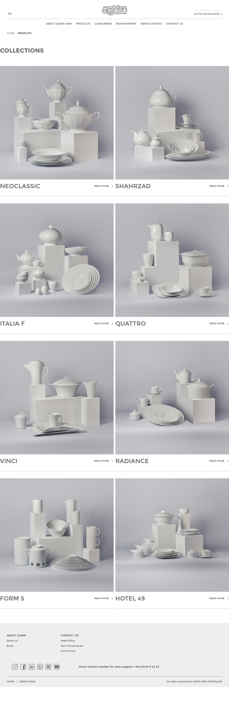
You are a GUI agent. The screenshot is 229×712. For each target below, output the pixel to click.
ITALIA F (54, 323)
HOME (10, 33)
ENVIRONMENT (126, 23)
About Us (12, 640)
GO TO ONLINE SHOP (207, 14)
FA (10, 13)
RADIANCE (169, 461)
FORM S (54, 598)
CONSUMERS (103, 23)
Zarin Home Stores (72, 646)
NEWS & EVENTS (151, 23)
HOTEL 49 (169, 598)
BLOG (10, 646)
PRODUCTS (83, 23)
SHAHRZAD (169, 186)
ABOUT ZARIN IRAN (59, 23)
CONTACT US (174, 23)
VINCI (54, 461)
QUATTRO (169, 323)
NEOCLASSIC (54, 186)
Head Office (68, 640)
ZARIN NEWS (28, 681)
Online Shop (68, 651)
